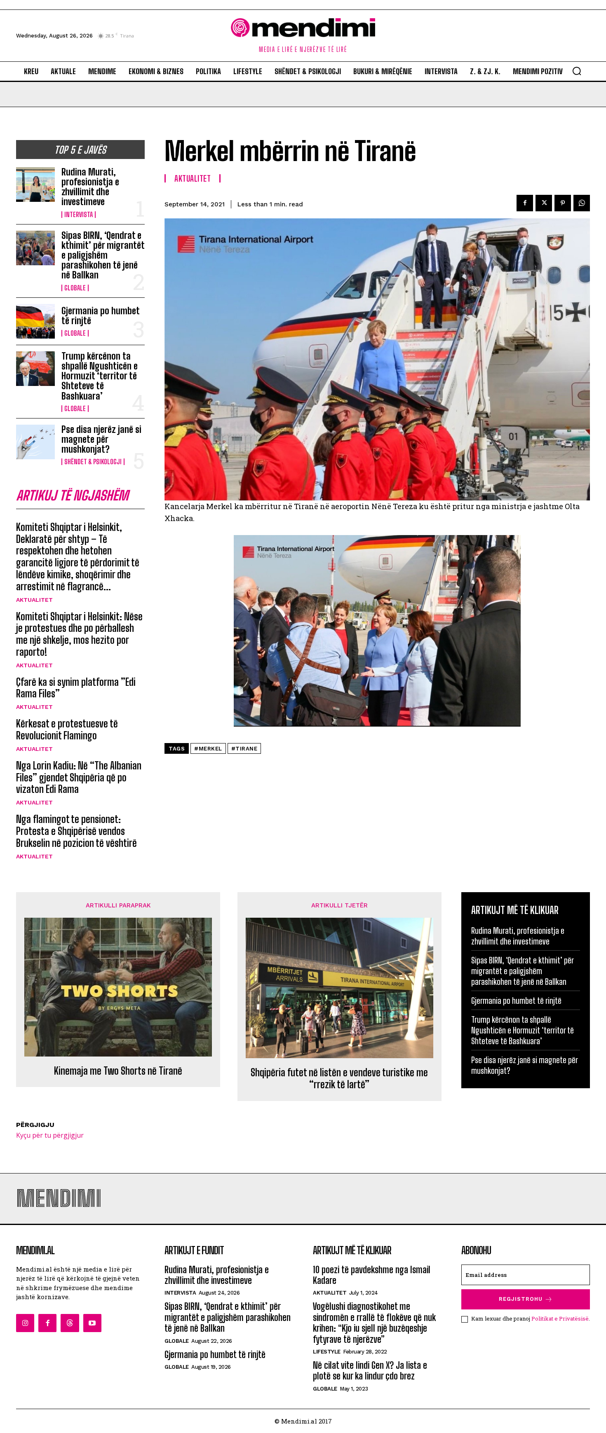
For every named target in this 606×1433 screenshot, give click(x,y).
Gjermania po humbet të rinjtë (100, 315)
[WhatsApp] (581, 203)
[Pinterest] (562, 203)
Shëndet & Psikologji (93, 461)
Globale (75, 288)
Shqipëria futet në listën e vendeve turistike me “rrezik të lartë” (339, 1078)
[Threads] (70, 1323)
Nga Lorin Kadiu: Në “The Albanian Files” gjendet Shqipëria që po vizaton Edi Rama (78, 777)
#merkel (208, 749)
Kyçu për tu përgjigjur (50, 1135)
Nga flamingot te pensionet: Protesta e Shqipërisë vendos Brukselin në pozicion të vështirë (76, 831)
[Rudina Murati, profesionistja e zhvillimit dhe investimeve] (35, 184)
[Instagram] (25, 1323)
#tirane (244, 749)
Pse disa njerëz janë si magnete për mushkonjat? (101, 439)
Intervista (78, 214)
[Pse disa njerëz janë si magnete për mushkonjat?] (35, 442)
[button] (577, 71)
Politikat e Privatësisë (560, 1318)
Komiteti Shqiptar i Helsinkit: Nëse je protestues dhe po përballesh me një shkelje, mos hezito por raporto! (79, 634)
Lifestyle (327, 1352)
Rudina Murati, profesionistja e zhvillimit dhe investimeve (90, 187)
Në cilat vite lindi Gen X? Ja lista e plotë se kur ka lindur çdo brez (370, 1371)
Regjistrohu (521, 1299)
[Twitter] (544, 203)
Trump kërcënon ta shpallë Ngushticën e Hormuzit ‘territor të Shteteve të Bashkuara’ (99, 376)
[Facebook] (525, 203)
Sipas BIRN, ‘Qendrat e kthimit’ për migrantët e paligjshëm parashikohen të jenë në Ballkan (103, 255)
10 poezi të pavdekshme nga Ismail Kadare (371, 1275)
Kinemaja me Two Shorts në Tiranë (118, 1071)
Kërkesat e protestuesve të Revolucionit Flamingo (67, 729)
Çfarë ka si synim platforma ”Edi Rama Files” (76, 688)
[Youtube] (92, 1323)
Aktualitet (34, 600)
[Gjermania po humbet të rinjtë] (35, 321)
